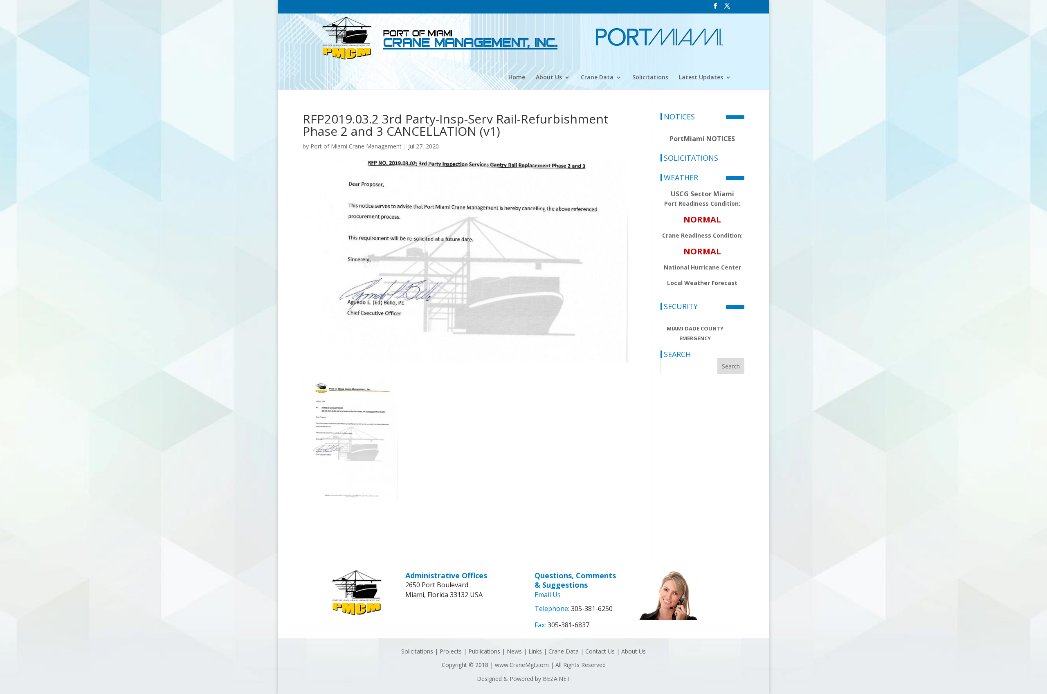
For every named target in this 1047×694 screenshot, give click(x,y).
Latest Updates (701, 77)
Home (516, 77)
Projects (451, 651)
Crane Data (597, 77)
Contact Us (600, 651)
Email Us (548, 594)
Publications (484, 651)
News (514, 651)
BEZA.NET (556, 679)
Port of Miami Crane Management (356, 146)
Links (535, 651)
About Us (549, 77)
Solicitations (650, 77)
